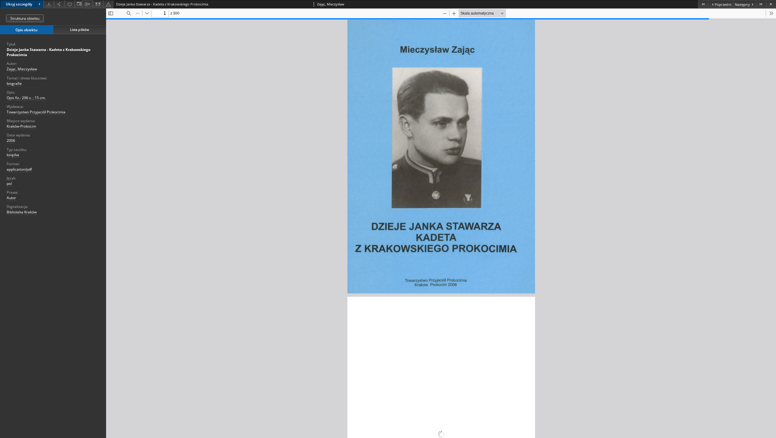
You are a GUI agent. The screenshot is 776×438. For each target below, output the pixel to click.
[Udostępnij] (59, 4)
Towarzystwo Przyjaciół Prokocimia (36, 112)
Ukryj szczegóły (19, 4)
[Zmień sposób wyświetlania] (78, 4)
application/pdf (19, 169)
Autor (11, 197)
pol (9, 183)
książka (13, 154)
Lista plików (79, 29)
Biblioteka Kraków (22, 212)
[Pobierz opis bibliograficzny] (87, 4)
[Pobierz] (49, 4)
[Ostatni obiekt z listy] (761, 4)
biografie (14, 83)
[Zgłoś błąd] (108, 4)
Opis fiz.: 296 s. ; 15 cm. (26, 97)
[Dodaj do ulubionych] (70, 4)
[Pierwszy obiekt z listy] (703, 4)
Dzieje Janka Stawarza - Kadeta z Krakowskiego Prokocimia (48, 52)
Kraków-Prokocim (21, 126)
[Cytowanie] (98, 4)
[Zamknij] (771, 4)
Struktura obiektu (24, 18)
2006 (11, 140)
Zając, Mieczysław (22, 69)
